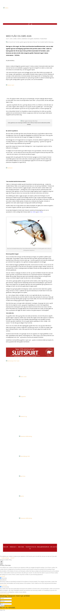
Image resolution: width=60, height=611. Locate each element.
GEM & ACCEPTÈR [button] (4, 594)
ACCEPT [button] (12, 558)
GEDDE (19, 38)
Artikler (15, 38)
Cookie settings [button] (5, 558)
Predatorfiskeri (43, 38)
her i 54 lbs (40, 212)
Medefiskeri (36, 38)
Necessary (4, 578)
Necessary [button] (2, 576)
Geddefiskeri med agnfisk (27, 38)
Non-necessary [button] (3, 585)
